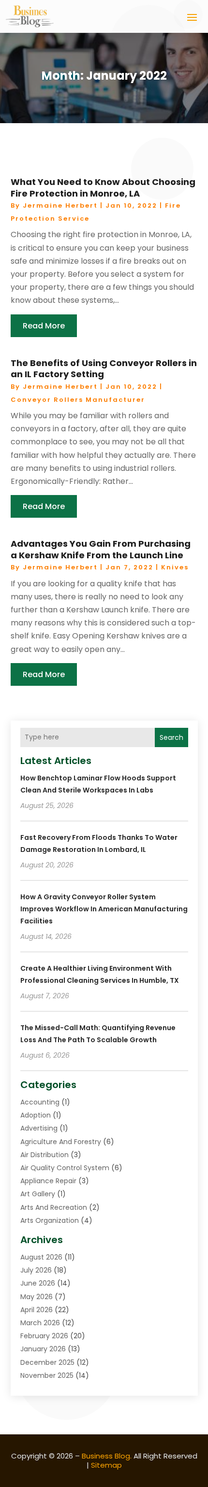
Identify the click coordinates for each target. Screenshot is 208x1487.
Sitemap (106, 1465)
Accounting (39, 1102)
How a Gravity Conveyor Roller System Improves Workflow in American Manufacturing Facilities (104, 909)
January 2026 (43, 1349)
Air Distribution (44, 1155)
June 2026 (37, 1283)
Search (171, 737)
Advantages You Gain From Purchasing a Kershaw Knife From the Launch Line (101, 549)
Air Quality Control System (64, 1168)
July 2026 (36, 1270)
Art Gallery (37, 1194)
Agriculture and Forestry (60, 1142)
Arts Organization (49, 1220)
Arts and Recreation (53, 1207)
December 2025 (47, 1362)
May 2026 (36, 1297)
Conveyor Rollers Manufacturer (78, 399)
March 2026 (40, 1323)
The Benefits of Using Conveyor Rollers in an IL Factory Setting (104, 368)
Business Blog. (107, 1456)
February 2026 (44, 1336)
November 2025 (47, 1375)
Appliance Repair (48, 1181)
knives (175, 567)
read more (44, 325)
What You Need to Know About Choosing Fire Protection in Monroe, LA (103, 187)
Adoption (35, 1115)
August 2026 (41, 1257)
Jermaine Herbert (60, 205)
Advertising (39, 1128)
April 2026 (36, 1310)
